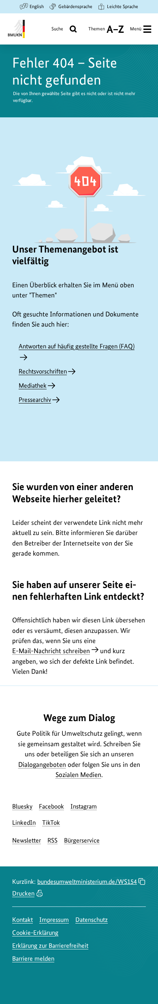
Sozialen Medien (78, 775)
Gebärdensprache (75, 6)
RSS (52, 840)
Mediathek (33, 385)
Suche (57, 29)
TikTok (51, 822)
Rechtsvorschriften (43, 371)
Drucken (23, 893)
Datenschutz (91, 919)
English (37, 6)
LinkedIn (24, 822)
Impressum (54, 919)
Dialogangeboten (42, 764)
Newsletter (26, 840)
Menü (135, 29)
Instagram (83, 806)
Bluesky (22, 806)
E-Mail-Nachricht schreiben (51, 651)
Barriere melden (33, 958)
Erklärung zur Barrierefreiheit (50, 945)
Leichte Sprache (122, 6)
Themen (96, 32)
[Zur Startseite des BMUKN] (15, 29)
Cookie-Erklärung (35, 932)
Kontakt (22, 919)
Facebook (51, 806)
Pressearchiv (35, 399)
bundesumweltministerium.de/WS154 (87, 881)
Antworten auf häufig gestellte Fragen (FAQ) (77, 346)
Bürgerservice (82, 840)
